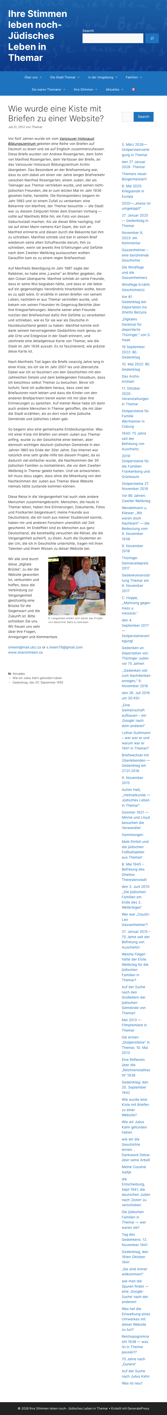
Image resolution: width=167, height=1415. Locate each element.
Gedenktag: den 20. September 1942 (38, 682)
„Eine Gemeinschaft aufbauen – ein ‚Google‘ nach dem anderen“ (134, 715)
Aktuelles (112, 89)
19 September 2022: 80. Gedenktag (133, 352)
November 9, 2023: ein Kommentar (132, 238)
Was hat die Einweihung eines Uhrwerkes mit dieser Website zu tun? (136, 1319)
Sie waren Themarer (46, 89)
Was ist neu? (132, 1383)
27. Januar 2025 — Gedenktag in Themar (135, 220)
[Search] (152, 38)
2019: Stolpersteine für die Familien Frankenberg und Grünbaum (136, 466)
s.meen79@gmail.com (64, 647)
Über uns (31, 77)
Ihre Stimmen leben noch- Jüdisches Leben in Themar (37, 35)
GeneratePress (138, 1408)
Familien (132, 77)
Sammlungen (132, 835)
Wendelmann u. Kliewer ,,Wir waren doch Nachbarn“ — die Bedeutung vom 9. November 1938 (135, 523)
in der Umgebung (100, 77)
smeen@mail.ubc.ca (24, 647)
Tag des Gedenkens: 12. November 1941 (135, 1239)
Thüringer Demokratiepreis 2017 (135, 563)
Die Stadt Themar (63, 77)
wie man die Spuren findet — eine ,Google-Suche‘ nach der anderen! (135, 1291)
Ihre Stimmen (83, 89)
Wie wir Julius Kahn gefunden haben (37, 678)
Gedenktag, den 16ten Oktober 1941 (135, 1257)
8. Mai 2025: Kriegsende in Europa (133, 191)
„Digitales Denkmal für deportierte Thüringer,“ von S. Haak (136, 329)
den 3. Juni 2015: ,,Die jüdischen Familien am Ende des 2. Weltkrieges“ (136, 897)
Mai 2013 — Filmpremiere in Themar (134, 1025)
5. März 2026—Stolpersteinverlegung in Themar (135, 149)
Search (88, 31)
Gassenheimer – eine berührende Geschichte (135, 255)
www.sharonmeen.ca (26, 652)
